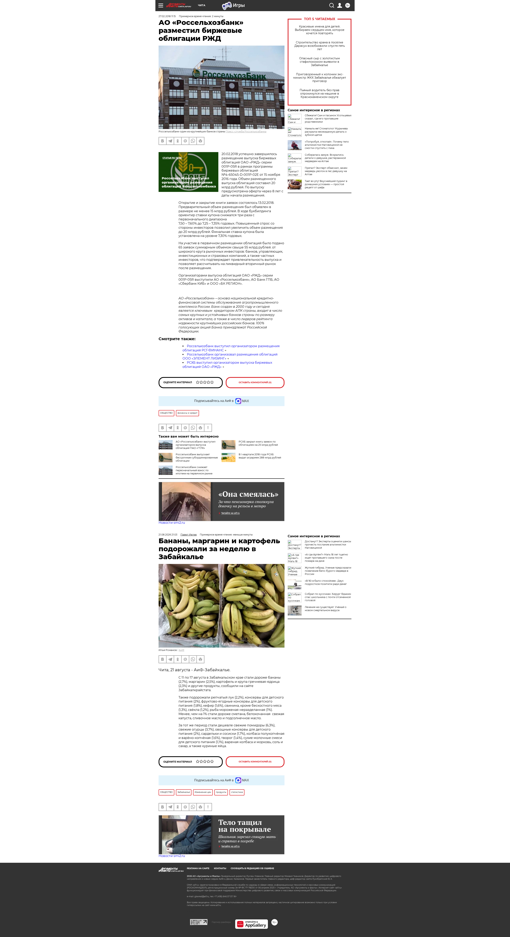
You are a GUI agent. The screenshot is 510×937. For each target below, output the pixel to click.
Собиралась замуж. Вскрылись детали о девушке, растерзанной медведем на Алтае (325, 158)
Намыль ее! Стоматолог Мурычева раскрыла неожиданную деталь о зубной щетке (326, 131)
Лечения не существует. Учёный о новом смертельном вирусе (325, 609)
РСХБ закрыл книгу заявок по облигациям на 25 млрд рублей (258, 443)
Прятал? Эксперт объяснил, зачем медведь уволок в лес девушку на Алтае (326, 171)
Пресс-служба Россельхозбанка (246, 131)
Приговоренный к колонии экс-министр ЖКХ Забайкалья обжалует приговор (319, 78)
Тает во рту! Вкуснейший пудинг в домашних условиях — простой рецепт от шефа (326, 184)
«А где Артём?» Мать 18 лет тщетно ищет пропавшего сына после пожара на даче (326, 557)
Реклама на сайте (198, 868)
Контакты (220, 868)
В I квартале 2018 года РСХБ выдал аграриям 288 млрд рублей (260, 456)
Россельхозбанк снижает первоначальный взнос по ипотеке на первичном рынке (194, 470)
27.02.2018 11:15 (167, 16)
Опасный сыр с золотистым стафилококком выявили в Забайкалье (319, 62)
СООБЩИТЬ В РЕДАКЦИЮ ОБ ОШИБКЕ (252, 868)
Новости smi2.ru (172, 523)
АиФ (181, 650)
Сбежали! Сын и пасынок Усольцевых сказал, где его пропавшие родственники (328, 118)
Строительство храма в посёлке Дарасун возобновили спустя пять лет (319, 46)
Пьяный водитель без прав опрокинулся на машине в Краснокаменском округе (319, 94)
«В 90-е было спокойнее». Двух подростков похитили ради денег (326, 582)
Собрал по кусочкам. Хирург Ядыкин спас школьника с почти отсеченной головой (328, 597)
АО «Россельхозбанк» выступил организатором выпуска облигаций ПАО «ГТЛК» (196, 444)
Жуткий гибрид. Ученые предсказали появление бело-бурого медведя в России (328, 570)
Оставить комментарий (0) (255, 382)
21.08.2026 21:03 (168, 534)
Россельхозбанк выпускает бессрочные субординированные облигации (197, 457)
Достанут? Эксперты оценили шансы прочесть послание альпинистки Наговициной (328, 544)
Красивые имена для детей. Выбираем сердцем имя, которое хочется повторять (319, 30)
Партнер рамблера (221, 922)
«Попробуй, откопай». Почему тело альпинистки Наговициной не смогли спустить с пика (327, 144)
